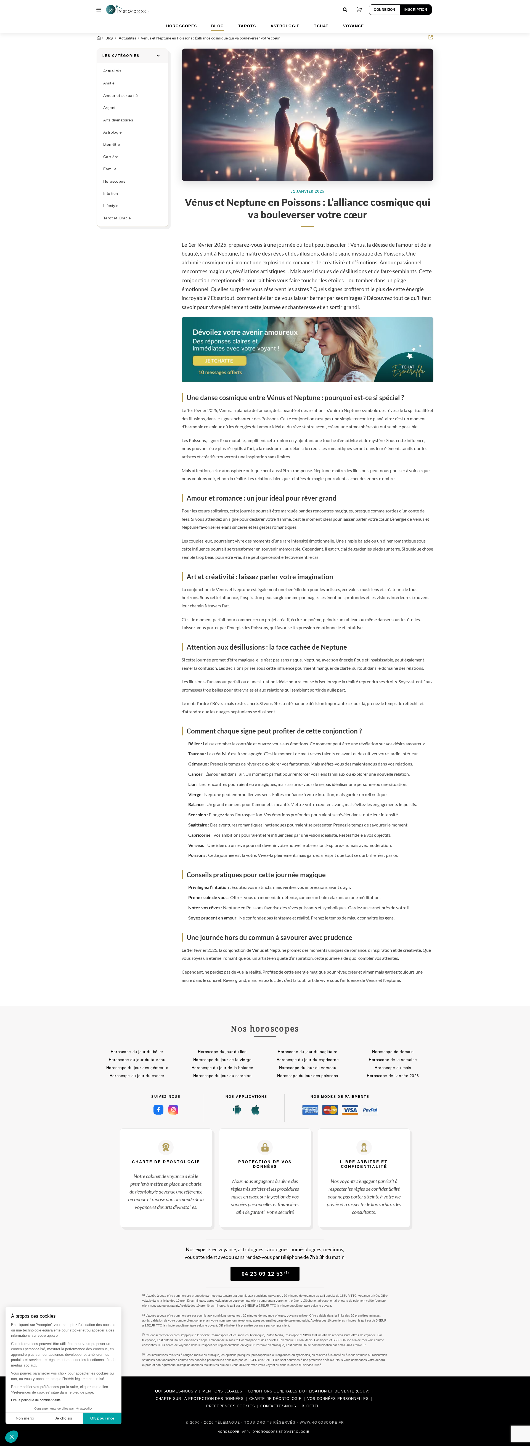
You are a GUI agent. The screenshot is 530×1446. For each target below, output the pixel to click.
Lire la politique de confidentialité (36, 1400)
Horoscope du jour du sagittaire (307, 1051)
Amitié (109, 83)
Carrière (110, 157)
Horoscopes (114, 181)
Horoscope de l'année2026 (393, 1075)
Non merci (25, 1418)
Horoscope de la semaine (393, 1059)
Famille (110, 169)
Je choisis (63, 1418)
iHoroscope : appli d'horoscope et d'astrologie (262, 1431)
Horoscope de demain (393, 1051)
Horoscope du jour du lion (222, 1051)
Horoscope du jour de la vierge (222, 1059)
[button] (11, 1436)
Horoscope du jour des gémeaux (137, 1067)
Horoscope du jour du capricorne (308, 1059)
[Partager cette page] (430, 37)
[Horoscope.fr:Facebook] (158, 1110)
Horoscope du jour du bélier (137, 1051)
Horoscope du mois (393, 1067)
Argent (109, 108)
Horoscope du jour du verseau (307, 1067)
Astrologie (112, 132)
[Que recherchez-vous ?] (345, 9)
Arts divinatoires (118, 120)
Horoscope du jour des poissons (307, 1075)
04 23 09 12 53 (265, 1274)
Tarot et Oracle (117, 218)
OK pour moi (102, 1418)
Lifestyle (111, 206)
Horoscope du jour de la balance (222, 1067)
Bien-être (111, 144)
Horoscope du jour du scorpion (222, 1075)
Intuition (110, 194)
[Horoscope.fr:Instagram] (173, 1110)
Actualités (112, 71)
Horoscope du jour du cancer (137, 1075)
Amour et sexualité (120, 96)
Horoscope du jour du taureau (137, 1059)
